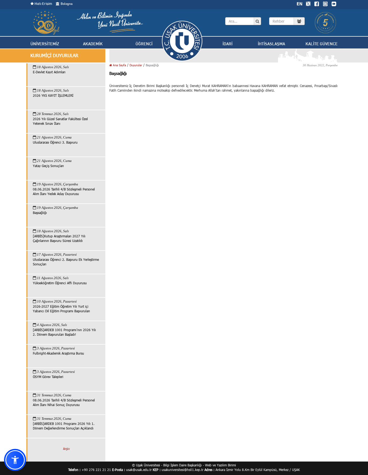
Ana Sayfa (119, 65)
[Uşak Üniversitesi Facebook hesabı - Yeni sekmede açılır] (316, 3)
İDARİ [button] (227, 43)
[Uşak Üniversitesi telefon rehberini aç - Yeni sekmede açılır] (287, 21)
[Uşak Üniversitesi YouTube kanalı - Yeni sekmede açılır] (333, 3)
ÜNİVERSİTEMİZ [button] (44, 43)
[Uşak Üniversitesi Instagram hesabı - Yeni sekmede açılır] (325, 3)
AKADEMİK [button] (93, 43)
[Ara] (257, 21)
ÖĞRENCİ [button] (144, 43)
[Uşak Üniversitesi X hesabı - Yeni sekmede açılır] (308, 3)
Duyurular (136, 65)
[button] (15, 460)
